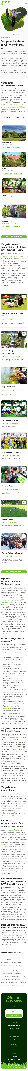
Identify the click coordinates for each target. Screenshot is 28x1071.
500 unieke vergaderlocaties (15, 737)
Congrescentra (17, 861)
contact (21, 106)
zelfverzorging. (11, 815)
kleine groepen (9, 835)
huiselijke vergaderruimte (16, 751)
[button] (25, 3)
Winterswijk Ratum (5, 37)
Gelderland (16, 34)
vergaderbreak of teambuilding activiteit (12, 104)
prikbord (22, 101)
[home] (6, 3)
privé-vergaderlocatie (12, 830)
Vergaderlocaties (5, 34)
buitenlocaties (7, 708)
